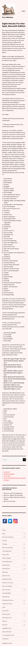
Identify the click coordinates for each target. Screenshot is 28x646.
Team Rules (5, 554)
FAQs (3, 533)
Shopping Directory (7, 600)
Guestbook (5, 638)
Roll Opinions (6, 568)
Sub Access (5, 610)
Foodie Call (7, 472)
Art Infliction (7, 17)
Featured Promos (7, 603)
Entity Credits (6, 614)
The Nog (4, 544)
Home (4, 530)
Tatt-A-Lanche (6, 589)
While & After (6, 565)
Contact (4, 540)
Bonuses (4, 624)
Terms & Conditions (7, 537)
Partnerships (5, 596)
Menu (23, 11)
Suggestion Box (6, 628)
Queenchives (6, 575)
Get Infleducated (7, 561)
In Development (7, 551)
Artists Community (7, 582)
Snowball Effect (6, 593)
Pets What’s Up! (6, 617)
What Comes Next (7, 547)
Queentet (5, 572)
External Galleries (7, 586)
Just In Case (7, 476)
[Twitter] (10, 521)
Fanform (4, 621)
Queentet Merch (7, 579)
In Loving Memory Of (8, 635)
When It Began (6, 558)
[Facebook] (5, 521)
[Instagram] (15, 521)
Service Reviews (6, 631)
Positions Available (9, 474)
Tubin (3, 607)
